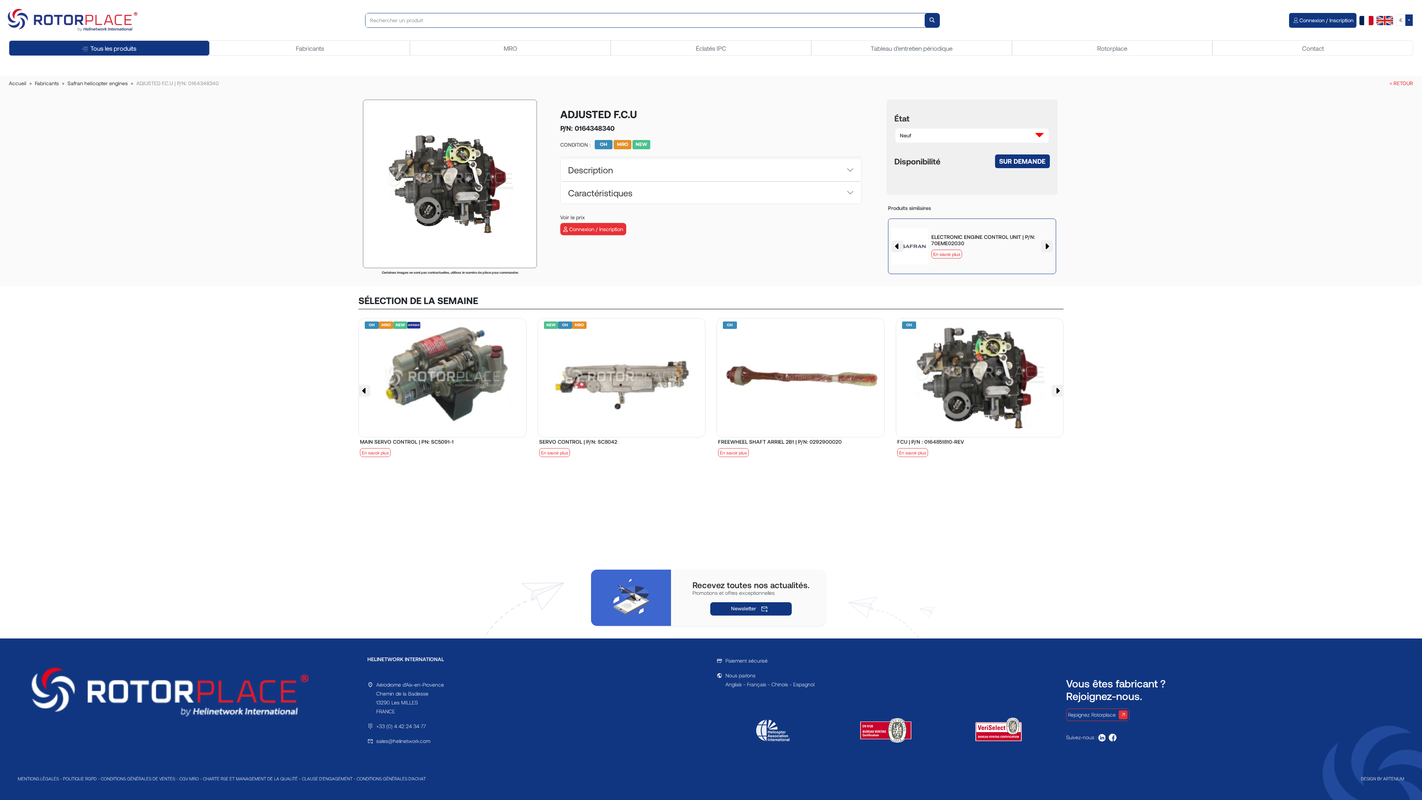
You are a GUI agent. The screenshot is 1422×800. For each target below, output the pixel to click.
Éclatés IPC (711, 48)
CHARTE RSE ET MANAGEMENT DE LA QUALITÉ (250, 778)
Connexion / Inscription (595, 229)
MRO (510, 48)
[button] (972, 136)
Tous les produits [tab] (113, 48)
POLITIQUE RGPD (80, 778)
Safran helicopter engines (97, 83)
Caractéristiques (600, 192)
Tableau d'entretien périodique (911, 48)
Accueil (17, 83)
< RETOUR (1401, 83)
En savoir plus (946, 254)
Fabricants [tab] (310, 48)
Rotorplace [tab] (1112, 48)
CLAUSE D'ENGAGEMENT (327, 778)
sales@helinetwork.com (403, 741)
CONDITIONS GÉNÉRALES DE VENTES (138, 778)
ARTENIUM (1393, 778)
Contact (1313, 48)
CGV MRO (189, 778)
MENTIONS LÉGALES (38, 778)
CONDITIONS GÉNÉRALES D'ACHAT (391, 778)
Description (590, 169)
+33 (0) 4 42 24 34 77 (401, 726)
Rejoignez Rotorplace (1092, 714)
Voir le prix (572, 217)
